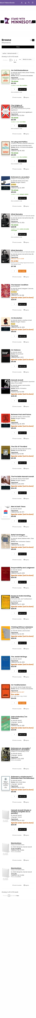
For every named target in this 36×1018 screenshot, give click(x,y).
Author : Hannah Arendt (9, 53)
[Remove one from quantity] (12, 89)
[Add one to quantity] (17, 89)
